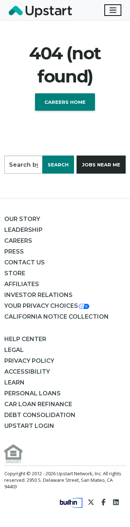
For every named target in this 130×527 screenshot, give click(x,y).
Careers (18, 240)
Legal (14, 350)
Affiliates (21, 284)
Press (14, 251)
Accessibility (27, 371)
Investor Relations (38, 295)
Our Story (22, 219)
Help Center (25, 339)
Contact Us (24, 262)
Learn (14, 382)
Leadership (23, 229)
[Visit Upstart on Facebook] (103, 502)
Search (58, 164)
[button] (47, 305)
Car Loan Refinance (38, 404)
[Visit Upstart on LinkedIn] (116, 502)
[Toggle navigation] (113, 10)
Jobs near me (101, 164)
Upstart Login (29, 425)
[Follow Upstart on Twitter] (91, 502)
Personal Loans (32, 393)
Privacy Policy (29, 360)
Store (14, 273)
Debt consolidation (39, 415)
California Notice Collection (56, 316)
